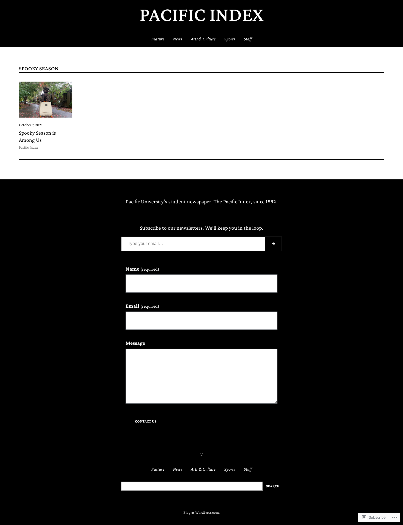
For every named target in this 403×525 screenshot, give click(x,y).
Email (142, 306)
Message (135, 343)
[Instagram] (201, 454)
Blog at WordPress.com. (201, 512)
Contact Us (146, 421)
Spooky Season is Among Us (37, 136)
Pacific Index (201, 14)
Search (273, 486)
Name (142, 269)
